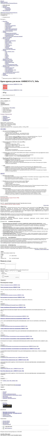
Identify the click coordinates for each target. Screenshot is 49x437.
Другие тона (46, 205)
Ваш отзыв (2, 268)
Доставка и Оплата (7, 119)
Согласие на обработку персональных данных (12, 395)
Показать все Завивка (7, 37)
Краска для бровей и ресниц (11, 29)
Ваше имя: (2, 263)
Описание (5, 116)
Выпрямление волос (9, 35)
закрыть (2, 387)
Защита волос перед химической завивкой (13, 36)
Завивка (4, 32)
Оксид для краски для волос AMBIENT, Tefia (10, 287)
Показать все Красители (8, 30)
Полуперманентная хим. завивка (12, 34)
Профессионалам (3, 2)
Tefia (16, 380)
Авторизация (8, 9)
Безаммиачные (8, 23)
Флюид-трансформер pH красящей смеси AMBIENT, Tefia (13, 307)
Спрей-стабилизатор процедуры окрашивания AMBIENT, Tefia (14, 328)
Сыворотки (7, 46)
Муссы (6, 54)
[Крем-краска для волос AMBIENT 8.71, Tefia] (12, 84)
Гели (6, 52)
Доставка (5, 391)
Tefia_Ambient (12, 380)
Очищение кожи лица (9, 67)
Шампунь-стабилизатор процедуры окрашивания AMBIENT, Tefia (14, 318)
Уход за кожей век (9, 68)
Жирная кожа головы (9, 62)
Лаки (6, 53)
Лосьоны (7, 43)
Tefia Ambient (12, 107)
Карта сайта (5, 404)
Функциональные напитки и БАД (12, 72)
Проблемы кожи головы (8, 60)
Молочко (7, 47)
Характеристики (6, 117)
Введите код (3, 273)
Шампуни (7, 39)
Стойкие (7, 22)
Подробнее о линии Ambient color (42, 249)
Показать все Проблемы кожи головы (10, 65)
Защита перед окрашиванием (11, 28)
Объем (1, 100)
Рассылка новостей (7, 424)
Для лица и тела (6, 66)
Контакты (5, 402)
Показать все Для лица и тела (9, 73)
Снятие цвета (8, 27)
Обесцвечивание (8, 26)
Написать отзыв (8, 114)
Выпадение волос (8, 61)
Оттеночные (7, 24)
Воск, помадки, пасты (9, 51)
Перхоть (7, 63)
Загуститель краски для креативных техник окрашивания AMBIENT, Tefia (16, 338)
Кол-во (1, 102)
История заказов (6, 422)
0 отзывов (2, 114)
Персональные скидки (7, 416)
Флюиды (7, 57)
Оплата (4, 392)
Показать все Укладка (7, 59)
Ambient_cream (6, 380)
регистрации (18, 384)
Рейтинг (2, 271)
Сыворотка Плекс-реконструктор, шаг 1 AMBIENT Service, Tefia (14, 359)
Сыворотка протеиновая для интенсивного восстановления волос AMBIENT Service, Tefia (20, 348)
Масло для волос (8, 42)
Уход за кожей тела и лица (10, 69)
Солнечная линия (8, 48)
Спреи (6, 56)
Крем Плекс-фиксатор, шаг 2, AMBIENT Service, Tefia (12, 370)
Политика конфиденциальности (9, 393)
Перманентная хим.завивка (10, 33)
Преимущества (6, 120)
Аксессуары (5, 75)
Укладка (4, 50)
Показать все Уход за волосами (9, 49)
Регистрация (7, 8)
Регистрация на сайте (7, 397)
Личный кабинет (6, 421)
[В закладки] (5, 335)
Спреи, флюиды (8, 45)
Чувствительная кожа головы (11, 64)
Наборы (4, 74)
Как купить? (5, 396)
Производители (6, 414)
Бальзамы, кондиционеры (10, 40)
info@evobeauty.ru (8, 428)
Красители (5, 21)
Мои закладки (6, 423)
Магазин (2, 0)
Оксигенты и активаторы (10, 25)
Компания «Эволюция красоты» (9, 398)
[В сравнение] (6, 335)
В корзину (3, 103)
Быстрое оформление (5, 104)
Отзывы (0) (5, 118)
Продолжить (3, 280)
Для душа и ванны (9, 70)
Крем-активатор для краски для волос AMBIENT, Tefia (12, 297)
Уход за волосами (6, 38)
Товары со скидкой (7, 415)
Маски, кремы (8, 41)
